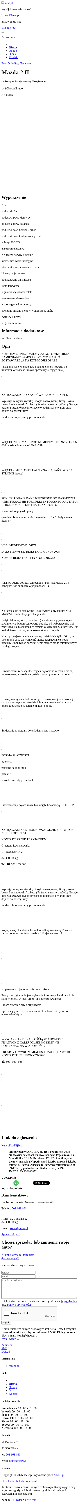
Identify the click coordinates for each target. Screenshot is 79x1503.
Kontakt (13, 57)
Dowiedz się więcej (24, 1499)
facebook (14, 1365)
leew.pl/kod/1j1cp (11, 1145)
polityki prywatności (19, 1304)
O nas (12, 53)
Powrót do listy (10, 63)
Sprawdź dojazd (10, 1234)
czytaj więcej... (10, 1338)
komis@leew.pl (10, 15)
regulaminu (70, 1301)
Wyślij (6, 1322)
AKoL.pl (59, 1475)
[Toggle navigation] (2, 32)
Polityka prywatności (26, 1481)
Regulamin (8, 1481)
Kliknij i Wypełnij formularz (17, 1256)
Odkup (13, 50)
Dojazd (5, 1351)
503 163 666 (8, 27)
